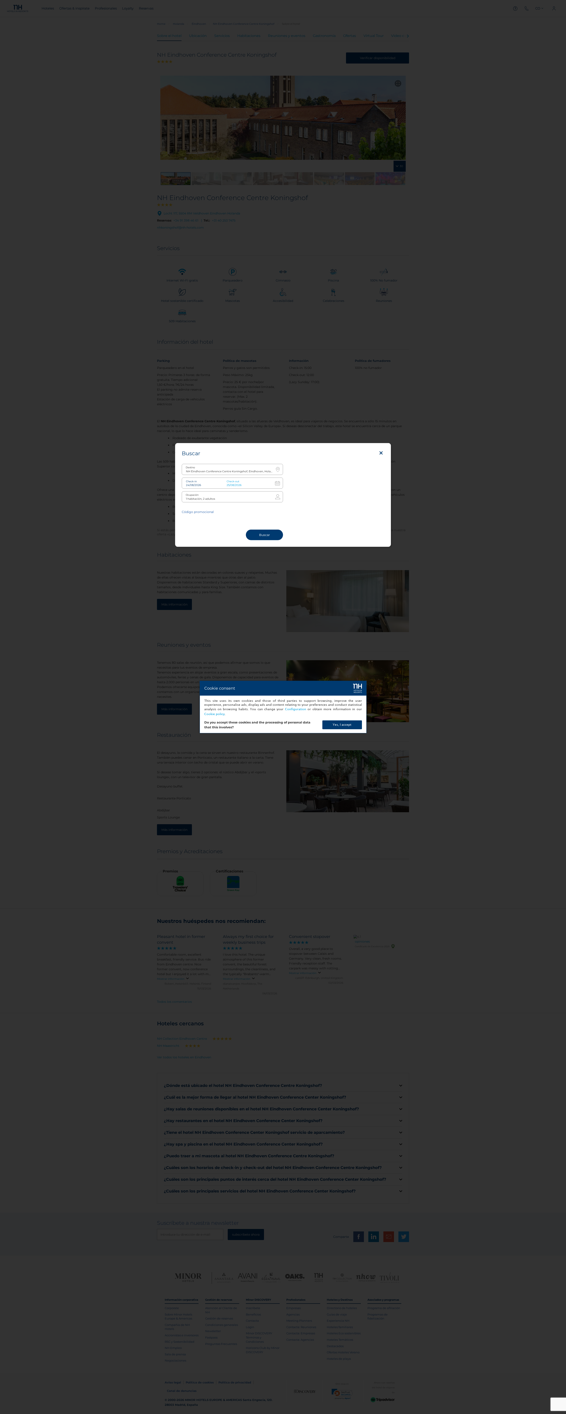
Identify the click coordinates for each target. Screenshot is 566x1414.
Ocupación (192, 495)
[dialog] (283, 707)
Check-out (233, 481)
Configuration (295, 709)
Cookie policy (214, 714)
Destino (190, 467)
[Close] (381, 453)
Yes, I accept (342, 724)
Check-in (191, 481)
